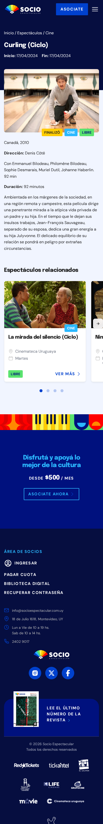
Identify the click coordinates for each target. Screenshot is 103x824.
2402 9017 (20, 641)
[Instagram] (35, 673)
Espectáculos (29, 33)
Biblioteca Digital (27, 583)
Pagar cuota (20, 574)
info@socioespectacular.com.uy (38, 610)
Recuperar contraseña (34, 592)
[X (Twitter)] (51, 673)
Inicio (9, 33)
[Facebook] (68, 673)
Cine (50, 33)
